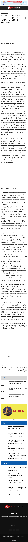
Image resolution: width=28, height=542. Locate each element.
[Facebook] (10, 530)
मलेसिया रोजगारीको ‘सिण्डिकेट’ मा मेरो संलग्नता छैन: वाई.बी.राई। (16, 441)
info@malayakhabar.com (16, 521)
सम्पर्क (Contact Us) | (20, 536)
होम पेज (2, 11)
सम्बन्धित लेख (5, 378)
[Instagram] (14, 530)
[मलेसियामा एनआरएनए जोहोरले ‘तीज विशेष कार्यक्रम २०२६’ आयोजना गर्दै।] (4, 383)
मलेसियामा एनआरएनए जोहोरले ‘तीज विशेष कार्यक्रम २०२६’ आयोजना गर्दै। (16, 427)
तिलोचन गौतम (10, 450)
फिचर (6, 11)
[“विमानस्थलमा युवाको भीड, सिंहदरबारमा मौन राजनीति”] (4, 390)
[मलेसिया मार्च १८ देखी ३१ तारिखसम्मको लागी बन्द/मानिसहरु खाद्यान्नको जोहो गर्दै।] (4, 489)
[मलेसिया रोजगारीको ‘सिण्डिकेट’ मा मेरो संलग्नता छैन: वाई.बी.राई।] (4, 396)
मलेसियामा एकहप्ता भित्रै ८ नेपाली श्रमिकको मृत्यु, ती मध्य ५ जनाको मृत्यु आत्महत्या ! (16, 481)
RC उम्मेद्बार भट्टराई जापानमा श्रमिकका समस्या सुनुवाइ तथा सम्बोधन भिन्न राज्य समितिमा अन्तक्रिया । (21, 370)
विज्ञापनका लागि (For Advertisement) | (9, 536)
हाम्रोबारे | (14, 538)
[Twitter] (17, 530)
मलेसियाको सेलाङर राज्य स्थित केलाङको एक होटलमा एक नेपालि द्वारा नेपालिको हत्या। (17, 475)
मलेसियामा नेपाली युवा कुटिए (14, 494)
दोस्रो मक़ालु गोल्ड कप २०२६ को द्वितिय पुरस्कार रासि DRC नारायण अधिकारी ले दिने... (17, 447)
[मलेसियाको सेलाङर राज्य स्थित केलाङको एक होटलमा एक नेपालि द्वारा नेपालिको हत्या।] (4, 476)
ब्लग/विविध (5, 13)
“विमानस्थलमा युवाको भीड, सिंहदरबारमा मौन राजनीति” (17, 434)
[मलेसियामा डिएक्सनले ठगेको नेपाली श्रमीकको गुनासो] (4, 469)
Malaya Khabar (10, 470)
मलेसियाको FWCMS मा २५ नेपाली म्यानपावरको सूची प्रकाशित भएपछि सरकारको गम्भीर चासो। (17, 455)
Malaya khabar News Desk (5, 22)
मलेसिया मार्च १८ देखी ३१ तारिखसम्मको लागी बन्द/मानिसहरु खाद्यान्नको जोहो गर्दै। (17, 488)
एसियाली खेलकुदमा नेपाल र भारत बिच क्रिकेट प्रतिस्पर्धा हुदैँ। (7, 368)
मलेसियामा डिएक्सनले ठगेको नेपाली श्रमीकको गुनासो (17, 468)
